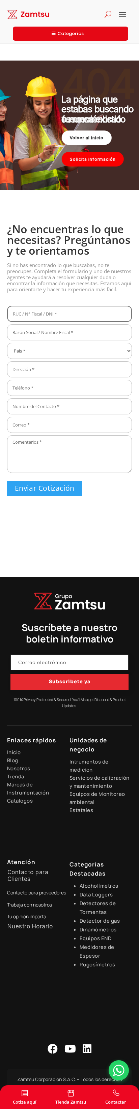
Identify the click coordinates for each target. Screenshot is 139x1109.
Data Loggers (96, 894)
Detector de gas (100, 920)
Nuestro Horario (30, 926)
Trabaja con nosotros (29, 904)
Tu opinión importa (26, 916)
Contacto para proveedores (36, 892)
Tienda (15, 776)
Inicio (14, 752)
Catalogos (20, 800)
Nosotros (18, 768)
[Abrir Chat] (119, 1070)
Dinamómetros (98, 929)
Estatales (81, 810)
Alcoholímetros (99, 885)
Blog (12, 760)
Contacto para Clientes (28, 875)
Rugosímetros (97, 964)
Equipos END (96, 938)
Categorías (70, 33)
